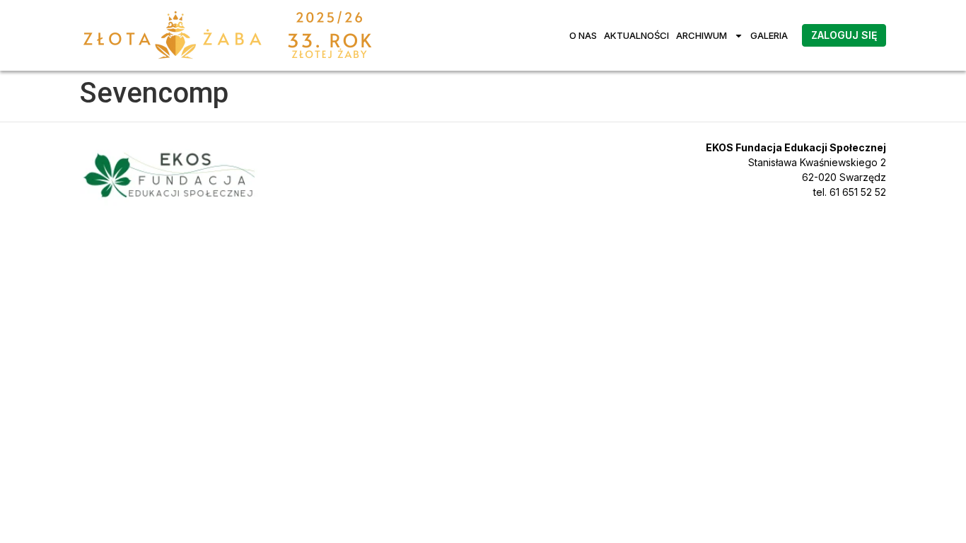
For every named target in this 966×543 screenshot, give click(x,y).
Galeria (769, 35)
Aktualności (636, 35)
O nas (583, 35)
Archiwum (701, 35)
